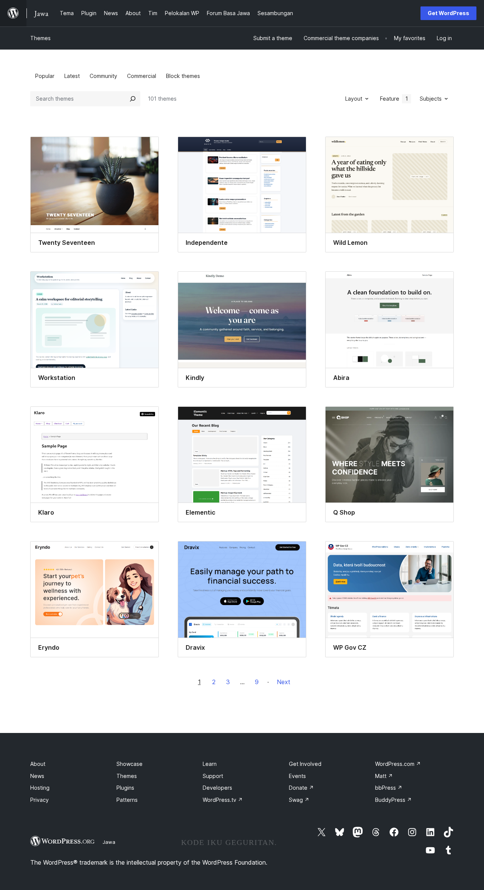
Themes (40, 38)
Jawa (108, 842)
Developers (217, 787)
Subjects (431, 98)
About (37, 764)
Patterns (127, 800)
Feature (394, 98)
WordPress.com (398, 764)
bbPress (388, 787)
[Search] (132, 98)
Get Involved (305, 764)
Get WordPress (448, 13)
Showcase (129, 764)
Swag (299, 800)
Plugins (125, 787)
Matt (384, 776)
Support (213, 776)
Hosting (40, 787)
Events (297, 776)
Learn (210, 764)
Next (283, 682)
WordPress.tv (223, 800)
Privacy (39, 800)
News (37, 776)
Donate (301, 787)
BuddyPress (393, 800)
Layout (353, 98)
